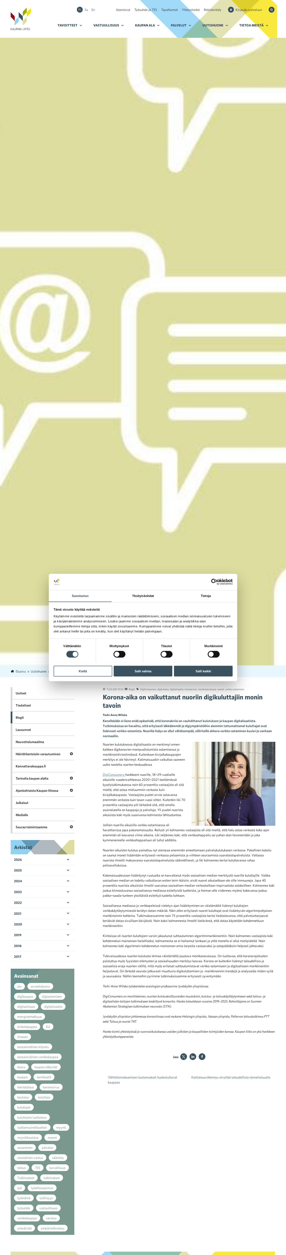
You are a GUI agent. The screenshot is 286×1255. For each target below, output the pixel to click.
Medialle (22, 815)
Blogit (132, 689)
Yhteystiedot (191, 10)
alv (19, 986)
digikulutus (163, 689)
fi (80, 10)
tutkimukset (52, 1178)
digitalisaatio (176, 689)
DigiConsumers (148, 689)
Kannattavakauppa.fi (31, 766)
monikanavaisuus (207, 689)
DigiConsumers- (114, 774)
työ (19, 1188)
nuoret (220, 689)
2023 (18, 892)
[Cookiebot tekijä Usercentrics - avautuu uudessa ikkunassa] (214, 582)
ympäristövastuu (52, 1228)
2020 (18, 924)
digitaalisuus (26, 1006)
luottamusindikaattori (32, 1127)
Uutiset (21, 693)
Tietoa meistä (251, 25)
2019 (17, 935)
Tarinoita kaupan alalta (32, 778)
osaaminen (24, 1147)
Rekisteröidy (212, 10)
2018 (17, 946)
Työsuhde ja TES (145, 10)
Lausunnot (23, 730)
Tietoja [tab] (206, 595)
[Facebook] (202, 1056)
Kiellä (83, 671)
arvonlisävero (40, 986)
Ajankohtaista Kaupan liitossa (37, 790)
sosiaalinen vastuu (30, 1157)
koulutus (23, 1097)
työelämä (23, 1198)
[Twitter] (183, 1056)
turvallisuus (57, 1168)
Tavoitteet (67, 25)
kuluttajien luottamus (31, 1117)
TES (37, 1168)
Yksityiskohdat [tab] (143, 595)
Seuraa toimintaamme (31, 827)
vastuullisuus (48, 1208)
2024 (18, 881)
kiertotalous (25, 1087)
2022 (18, 902)
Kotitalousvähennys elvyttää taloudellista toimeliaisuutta (230, 1077)
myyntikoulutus (28, 1137)
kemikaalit (44, 1077)
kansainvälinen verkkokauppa (37, 1057)
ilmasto (22, 1037)
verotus (51, 1218)
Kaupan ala (145, 25)
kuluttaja (44, 1097)
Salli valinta (143, 671)
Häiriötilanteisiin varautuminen (38, 754)
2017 (17, 956)
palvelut (47, 1147)
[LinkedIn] (192, 1056)
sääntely (58, 1157)
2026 (18, 859)
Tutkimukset (25, 1178)
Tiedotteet (23, 705)
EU (48, 1027)
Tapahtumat (169, 10)
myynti (61, 1127)
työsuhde (23, 1208)
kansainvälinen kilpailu (33, 1047)
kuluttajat (23, 1107)
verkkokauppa (27, 1218)
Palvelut (179, 25)
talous (21, 1168)
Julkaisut (22, 803)
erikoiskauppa (27, 1027)
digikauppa (25, 996)
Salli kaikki (203, 671)
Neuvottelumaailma (30, 742)
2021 (17, 913)
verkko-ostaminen (234, 689)
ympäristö (24, 1228)
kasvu (21, 1067)
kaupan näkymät (46, 1067)
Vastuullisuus (106, 25)
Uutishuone (212, 25)
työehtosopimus (42, 1188)
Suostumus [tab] (80, 595)
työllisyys (46, 1198)
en (93, 10)
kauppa (22, 1077)
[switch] (119, 654)
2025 (18, 870)
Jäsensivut (123, 10)
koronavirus (191, 689)
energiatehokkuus (29, 1016)
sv (86, 10)
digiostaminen (52, 996)
